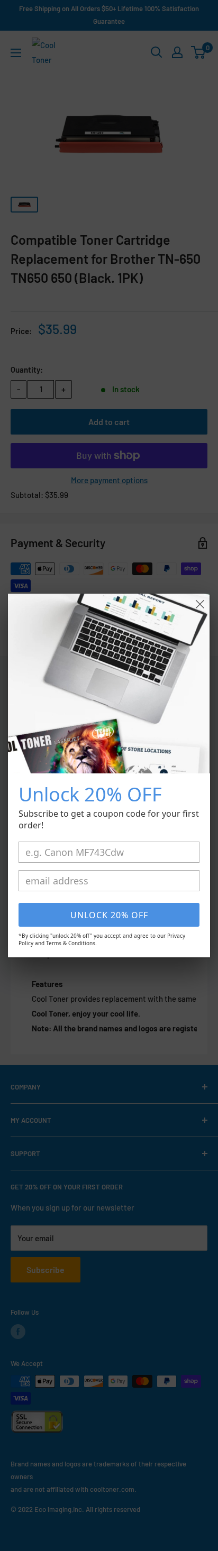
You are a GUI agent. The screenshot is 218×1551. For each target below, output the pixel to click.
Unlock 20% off (109, 915)
